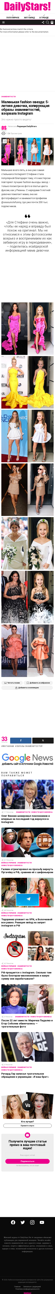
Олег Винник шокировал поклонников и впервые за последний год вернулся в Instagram (25, 819)
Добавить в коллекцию (28, 688)
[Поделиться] (21, 741)
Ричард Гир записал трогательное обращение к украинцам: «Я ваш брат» (25, 1075)
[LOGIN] (52, 22)
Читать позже (13, 683)
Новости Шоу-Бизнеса (41, 812)
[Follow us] (43, 22)
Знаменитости (23, 812)
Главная (17, 1287)
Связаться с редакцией (32, 1287)
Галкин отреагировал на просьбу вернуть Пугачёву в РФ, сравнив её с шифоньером (27, 871)
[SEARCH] (47, 22)
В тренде (44, 18)
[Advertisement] (27, 63)
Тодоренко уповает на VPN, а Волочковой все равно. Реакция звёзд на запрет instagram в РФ (26, 922)
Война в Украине (8, 863)
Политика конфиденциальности (27, 1289)
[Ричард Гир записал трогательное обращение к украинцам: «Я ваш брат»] (27, 1047)
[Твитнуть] (43, 741)
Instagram (8, 746)
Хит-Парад (29, 18)
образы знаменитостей (29, 746)
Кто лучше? (27, 1121)
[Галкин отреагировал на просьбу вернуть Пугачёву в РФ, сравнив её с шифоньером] (27, 842)
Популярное (12, 18)
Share (5, 141)
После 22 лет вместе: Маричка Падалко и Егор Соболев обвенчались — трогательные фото (27, 1023)
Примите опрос (27, 1126)
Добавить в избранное (40, 683)
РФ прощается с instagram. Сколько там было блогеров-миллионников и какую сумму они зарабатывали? (26, 975)
